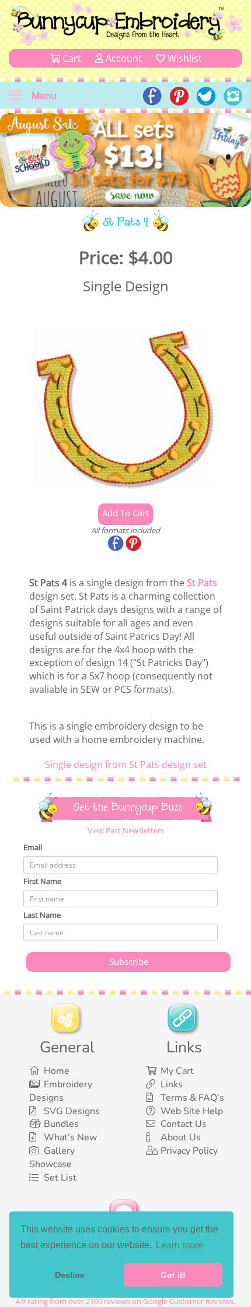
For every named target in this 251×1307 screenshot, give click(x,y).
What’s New (70, 1137)
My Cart (177, 1071)
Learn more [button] (179, 1245)
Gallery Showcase (52, 1157)
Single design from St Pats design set (126, 764)
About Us (181, 1137)
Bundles (61, 1124)
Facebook (117, 544)
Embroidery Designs (60, 1091)
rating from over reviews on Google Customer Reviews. (125, 1301)
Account (122, 58)
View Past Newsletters (126, 830)
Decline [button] (70, 1275)
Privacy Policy (189, 1150)
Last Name (42, 915)
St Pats (202, 582)
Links (172, 1084)
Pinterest (134, 544)
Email (32, 847)
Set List (60, 1177)
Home (56, 1071)
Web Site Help (192, 1111)
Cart (70, 58)
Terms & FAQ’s (192, 1097)
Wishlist (183, 58)
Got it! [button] (173, 1275)
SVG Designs (72, 1111)
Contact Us (184, 1124)
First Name (42, 881)
